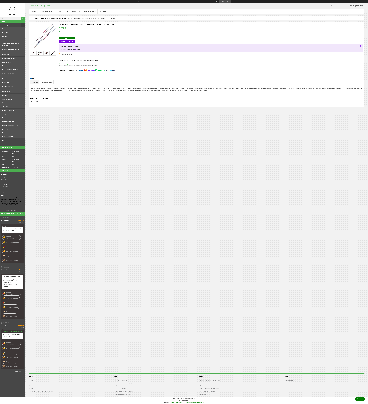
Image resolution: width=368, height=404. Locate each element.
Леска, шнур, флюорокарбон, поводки (11, 44)
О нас (3, 140)
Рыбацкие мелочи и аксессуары (8, 87)
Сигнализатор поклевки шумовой (10, 285)
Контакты (102, 11)
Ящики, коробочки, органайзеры (8, 74)
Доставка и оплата (73, 11)
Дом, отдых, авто (7, 129)
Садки (31, 388)
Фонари (4, 114)
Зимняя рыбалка (7, 99)
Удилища (5, 29)
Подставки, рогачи (8, 62)
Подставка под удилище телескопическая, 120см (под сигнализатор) (11, 280)
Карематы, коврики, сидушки (11, 125)
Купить (67, 38)
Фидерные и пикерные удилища (62, 18)
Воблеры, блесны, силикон (123, 386)
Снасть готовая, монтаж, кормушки (9, 53)
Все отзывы (18, 371)
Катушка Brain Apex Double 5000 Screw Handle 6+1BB (12, 229)
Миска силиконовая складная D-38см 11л (11, 335)
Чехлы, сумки (6, 92)
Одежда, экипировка (8, 110)
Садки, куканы (6, 40)
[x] (33, 78)
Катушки (5, 32)
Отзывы (3, 144)
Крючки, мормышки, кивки (10, 49)
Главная (33, 11)
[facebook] (31, 78)
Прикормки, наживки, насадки (11, 66)
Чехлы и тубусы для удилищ (208, 391)
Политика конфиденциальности (195, 402)
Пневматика (6, 133)
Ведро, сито (6, 82)
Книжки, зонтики (7, 136)
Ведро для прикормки (206, 386)
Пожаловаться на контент (178, 402)
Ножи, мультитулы (8, 121)
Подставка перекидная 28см (11, 276)
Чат (361, 399)
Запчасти (5, 103)
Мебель (4, 95)
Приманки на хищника (9, 58)
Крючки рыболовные (121, 380)
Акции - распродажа (291, 383)
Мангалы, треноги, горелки (10, 118)
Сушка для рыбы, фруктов (10, 69)
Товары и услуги (6, 25)
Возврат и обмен (90, 11)
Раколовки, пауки (7, 79)
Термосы (5, 106)
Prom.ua (192, 398)
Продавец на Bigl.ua (184, 400)
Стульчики (203, 394)
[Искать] (23, 18)
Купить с (63, 42)
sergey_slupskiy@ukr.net (8, 210)
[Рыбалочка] (12, 9)
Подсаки (5, 36)
